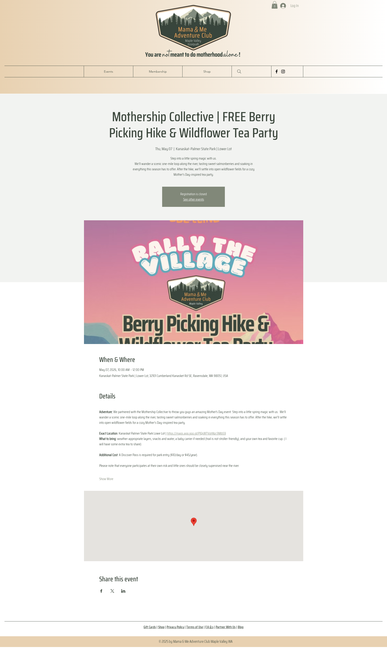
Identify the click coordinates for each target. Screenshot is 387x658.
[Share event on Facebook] (101, 591)
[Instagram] (283, 71)
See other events (193, 199)
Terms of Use (194, 627)
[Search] (239, 71)
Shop (161, 627)
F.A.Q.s (209, 627)
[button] (274, 5)
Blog (240, 627)
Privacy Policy (175, 627)
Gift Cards (150, 627)
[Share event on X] (112, 591)
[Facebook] (276, 71)
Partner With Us (226, 627)
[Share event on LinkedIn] (123, 591)
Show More (106, 478)
